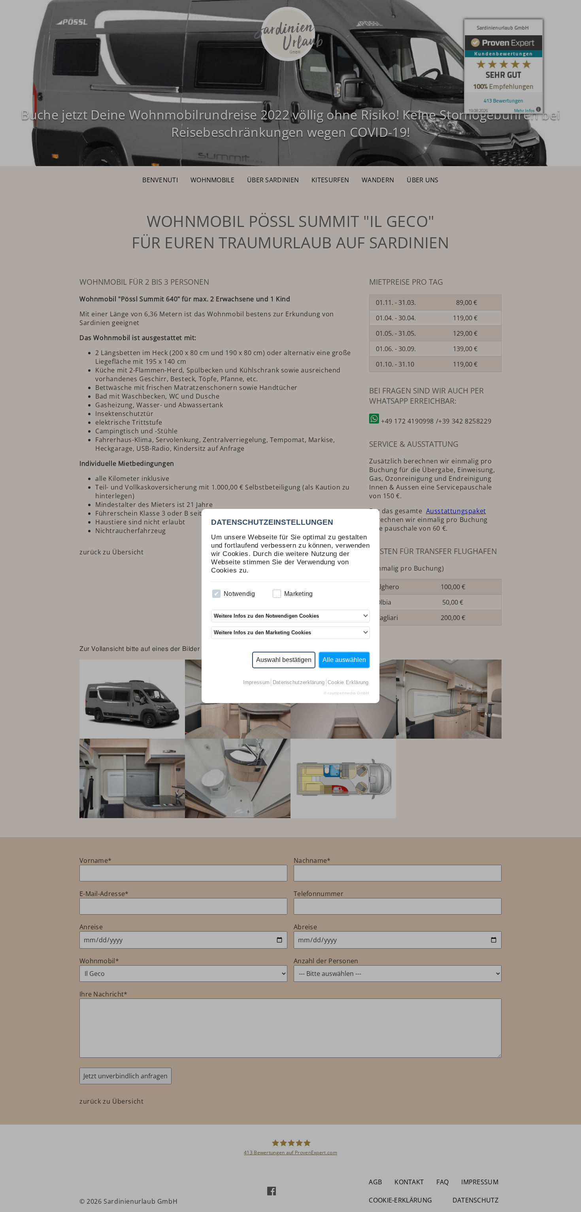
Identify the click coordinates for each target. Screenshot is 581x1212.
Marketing (298, 593)
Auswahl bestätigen (283, 659)
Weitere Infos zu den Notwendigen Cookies (266, 616)
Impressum (256, 682)
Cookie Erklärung (348, 682)
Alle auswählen (344, 659)
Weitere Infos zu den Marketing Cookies (262, 632)
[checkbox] (216, 594)
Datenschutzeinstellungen (272, 522)
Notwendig (239, 593)
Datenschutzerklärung (299, 682)
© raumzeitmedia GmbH (346, 693)
